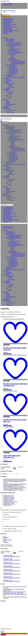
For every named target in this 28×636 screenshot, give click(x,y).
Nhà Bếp (8, 109)
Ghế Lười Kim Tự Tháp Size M (18, 62)
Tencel (10, 94)
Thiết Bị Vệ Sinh (7, 108)
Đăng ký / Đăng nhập (8, 3)
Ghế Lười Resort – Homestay (9, 24)
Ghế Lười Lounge (13, 73)
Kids (7, 95)
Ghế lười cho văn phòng (8, 496)
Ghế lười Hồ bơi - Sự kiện (9, 504)
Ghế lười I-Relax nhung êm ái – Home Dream (13, 593)
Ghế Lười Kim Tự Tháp (14, 60)
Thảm (7, 100)
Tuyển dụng (5, 542)
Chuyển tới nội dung (5, 1)
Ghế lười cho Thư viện (8, 500)
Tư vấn (4, 541)
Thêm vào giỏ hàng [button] (7, 353)
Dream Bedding (6, 89)
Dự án (4, 536)
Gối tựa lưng (11, 87)
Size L (12, 47)
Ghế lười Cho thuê (7, 505)
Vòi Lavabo (11, 112)
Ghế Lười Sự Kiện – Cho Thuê (10, 27)
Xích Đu (8, 103)
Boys (10, 96)
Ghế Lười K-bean (12, 53)
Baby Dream (6, 78)
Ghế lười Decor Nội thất (8, 502)
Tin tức (4, 538)
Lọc (14, 468)
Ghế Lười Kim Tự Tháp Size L (18, 63)
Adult (7, 90)
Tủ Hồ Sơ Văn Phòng (10, 104)
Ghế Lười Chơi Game (8, 22)
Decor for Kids (9, 80)
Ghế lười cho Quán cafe (8, 495)
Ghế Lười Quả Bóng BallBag (15, 42)
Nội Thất (5, 99)
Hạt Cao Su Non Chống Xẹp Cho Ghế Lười (15, 77)
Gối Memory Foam (10, 83)
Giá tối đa (21, 466)
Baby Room (8, 79)
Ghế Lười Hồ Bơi (7, 25)
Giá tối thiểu (3, 466)
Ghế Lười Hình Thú (10, 40)
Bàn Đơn (8, 101)
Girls (10, 98)
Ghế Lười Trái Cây (10, 39)
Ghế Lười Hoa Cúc (13, 66)
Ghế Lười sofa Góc (13, 68)
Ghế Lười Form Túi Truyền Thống (13, 45)
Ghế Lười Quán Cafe (7, 28)
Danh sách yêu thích (7, 4)
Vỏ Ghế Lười (9, 76)
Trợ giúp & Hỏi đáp (7, 540)
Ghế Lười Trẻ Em (7, 20)
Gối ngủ (10, 84)
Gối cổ (10, 85)
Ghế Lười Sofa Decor (10, 64)
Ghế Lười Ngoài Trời (10, 74)
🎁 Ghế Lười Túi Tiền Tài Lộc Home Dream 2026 (14, 591)
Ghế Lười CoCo (12, 46)
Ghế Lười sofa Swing (13, 71)
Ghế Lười (5, 37)
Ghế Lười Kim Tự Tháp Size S (18, 61)
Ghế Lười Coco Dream (14, 44)
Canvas (13, 55)
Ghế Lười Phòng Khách (8, 19)
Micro (12, 56)
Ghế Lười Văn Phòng (8, 29)
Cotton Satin (11, 92)
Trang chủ (3, 312)
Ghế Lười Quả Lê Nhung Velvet (16, 52)
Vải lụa (10, 93)
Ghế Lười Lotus (12, 58)
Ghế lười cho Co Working (8, 498)
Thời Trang (5, 33)
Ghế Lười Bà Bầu (7, 23)
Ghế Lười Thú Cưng (7, 32)
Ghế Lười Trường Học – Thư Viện (10, 30)
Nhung (12, 57)
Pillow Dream (6, 82)
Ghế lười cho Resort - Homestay (10, 501)
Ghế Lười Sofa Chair (13, 69)
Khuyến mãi (6, 537)
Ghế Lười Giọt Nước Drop (14, 48)
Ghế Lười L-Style (12, 67)
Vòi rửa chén (11, 110)
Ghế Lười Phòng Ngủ (8, 18)
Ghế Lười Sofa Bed (13, 72)
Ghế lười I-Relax (12, 50)
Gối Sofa (8, 88)
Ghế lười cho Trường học (8, 499)
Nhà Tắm (8, 111)
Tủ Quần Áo (8, 105)
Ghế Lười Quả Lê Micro (14, 51)
